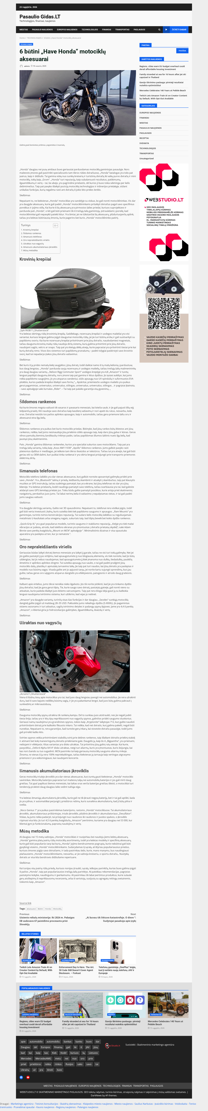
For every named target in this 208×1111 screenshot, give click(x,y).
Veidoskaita (181, 1103)
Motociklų (57, 908)
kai (30, 1052)
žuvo (59, 1069)
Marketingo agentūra (22, 1103)
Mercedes (26, 1058)
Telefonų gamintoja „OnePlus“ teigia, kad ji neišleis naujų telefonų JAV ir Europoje (117, 951)
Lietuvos (93, 1052)
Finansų (58, 1047)
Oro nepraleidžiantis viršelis (36, 240)
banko (79, 1041)
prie (91, 1058)
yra (41, 1069)
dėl (35, 1047)
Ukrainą (25, 1069)
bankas (67, 1041)
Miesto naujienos (123, 1103)
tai (97, 1064)
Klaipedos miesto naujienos (98, 1103)
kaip (38, 1052)
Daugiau (25, 1047)
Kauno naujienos (45, 1107)
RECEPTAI (144, 138)
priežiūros (35, 1064)
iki (75, 1047)
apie (23, 1041)
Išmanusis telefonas (32, 236)
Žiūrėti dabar (179, 29)
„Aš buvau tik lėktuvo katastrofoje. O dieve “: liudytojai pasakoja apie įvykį (111, 917)
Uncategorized (147, 158)
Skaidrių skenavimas (70, 1103)
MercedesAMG (43, 1058)
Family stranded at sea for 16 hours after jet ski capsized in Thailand (82, 1005)
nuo (74, 1058)
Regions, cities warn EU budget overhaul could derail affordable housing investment (40, 1005)
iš (81, 1047)
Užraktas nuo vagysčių (33, 243)
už (34, 1069)
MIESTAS (24, 29)
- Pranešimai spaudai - (24, 1107)
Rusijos (69, 1064)
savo (88, 1064)
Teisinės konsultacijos (46, 1103)
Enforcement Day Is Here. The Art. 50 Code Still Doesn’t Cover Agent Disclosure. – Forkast (77, 951)
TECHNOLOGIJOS (90, 29)
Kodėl (63, 1052)
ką (84, 1052)
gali (68, 1047)
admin (27, 66)
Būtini (40, 908)
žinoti (50, 1069)
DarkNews (96, 1095)
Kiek (54, 1052)
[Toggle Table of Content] (54, 225)
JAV (87, 1047)
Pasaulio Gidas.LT (40, 17)
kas (46, 1052)
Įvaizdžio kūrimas (164, 1103)
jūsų (96, 1047)
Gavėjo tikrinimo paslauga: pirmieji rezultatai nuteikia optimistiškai (125, 1005)
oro (82, 1058)
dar (97, 1041)
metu (58, 1058)
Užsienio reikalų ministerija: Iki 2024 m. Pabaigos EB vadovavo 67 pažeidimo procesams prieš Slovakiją (47, 919)
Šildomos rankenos (32, 233)
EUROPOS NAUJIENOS (67, 29)
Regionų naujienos (66, 1107)
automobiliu (53, 1041)
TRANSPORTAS (122, 29)
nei (66, 1058)
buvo (89, 1041)
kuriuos (74, 1052)
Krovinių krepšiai (31, 229)
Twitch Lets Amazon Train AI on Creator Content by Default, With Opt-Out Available (38, 951)
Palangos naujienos (88, 1107)
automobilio (36, 1041)
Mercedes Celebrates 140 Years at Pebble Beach (163, 90)
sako (79, 1064)
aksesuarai (31, 908)
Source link (25, 903)
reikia (48, 1064)
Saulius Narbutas (144, 1103)
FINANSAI (106, 29)
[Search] (159, 29)
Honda (48, 908)
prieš (23, 1064)
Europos (45, 1047)
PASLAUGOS (139, 29)
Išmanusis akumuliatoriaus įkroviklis (40, 247)
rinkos (58, 1064)
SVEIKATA (144, 143)
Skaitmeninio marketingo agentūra (155, 1044)
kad (23, 1052)
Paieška (145, 45)
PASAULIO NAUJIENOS (42, 29)
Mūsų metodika (30, 250)
